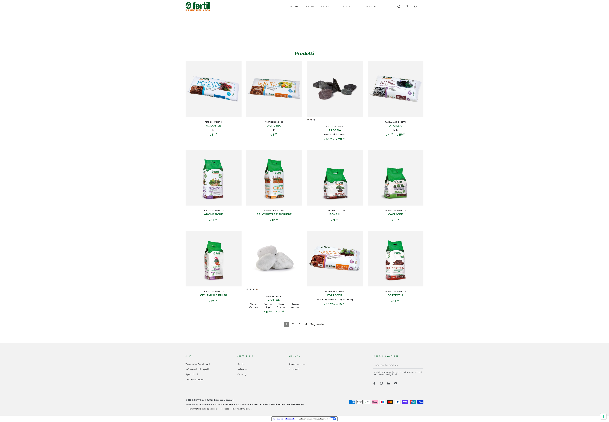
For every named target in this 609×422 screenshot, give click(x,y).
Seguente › (317, 324)
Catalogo (242, 374)
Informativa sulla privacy (226, 404)
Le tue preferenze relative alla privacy (313, 419)
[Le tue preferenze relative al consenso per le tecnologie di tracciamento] (603, 416)
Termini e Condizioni (198, 364)
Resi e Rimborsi (195, 379)
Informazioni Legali (197, 369)
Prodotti (242, 364)
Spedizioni (192, 374)
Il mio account (297, 364)
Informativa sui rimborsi (255, 404)
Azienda (242, 369)
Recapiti (225, 409)
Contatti (294, 369)
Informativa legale (242, 409)
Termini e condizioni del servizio (287, 404)
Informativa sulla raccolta (284, 419)
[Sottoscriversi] (421, 365)
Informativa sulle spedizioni (203, 409)
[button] (399, 6)
